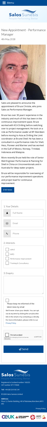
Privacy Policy (11, 323)
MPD (12, 254)
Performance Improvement (20, 259)
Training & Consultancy (19, 263)
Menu (10, 2)
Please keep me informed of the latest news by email (20, 305)
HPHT (12, 250)
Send (24, 349)
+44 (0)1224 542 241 (12, 389)
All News (8, 189)
